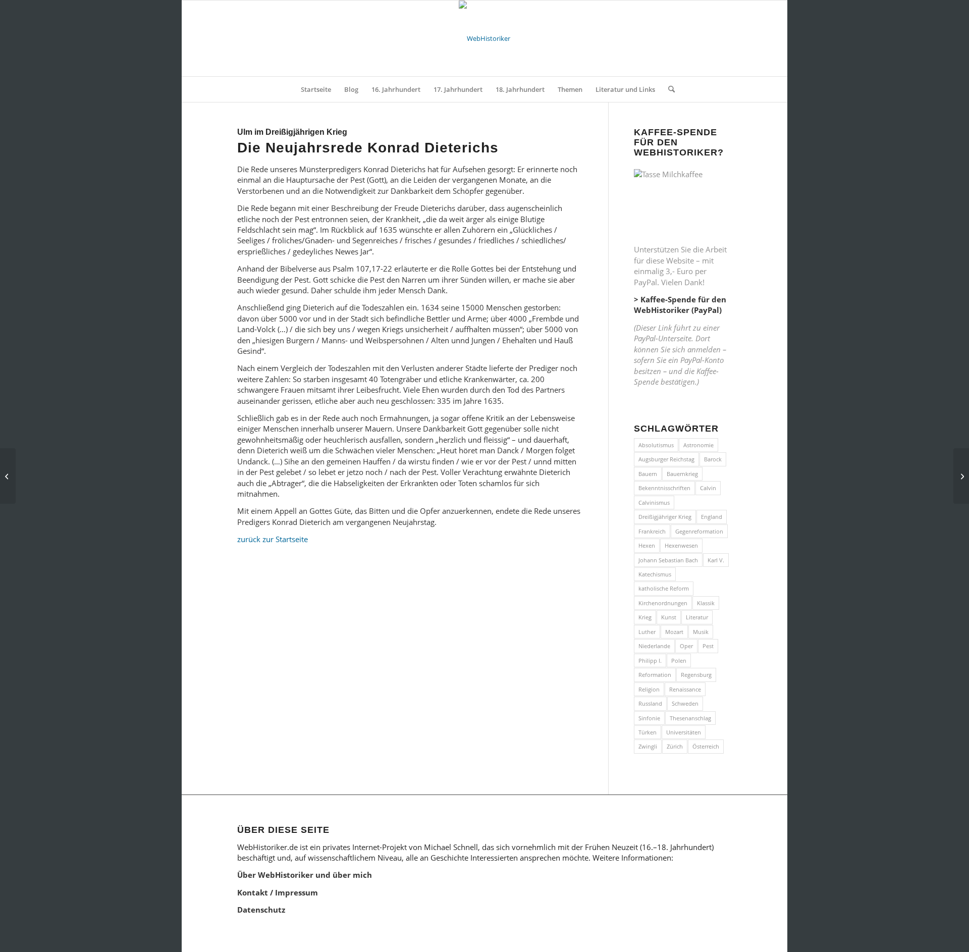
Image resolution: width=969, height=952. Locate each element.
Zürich (675, 746)
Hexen (646, 545)
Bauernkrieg (682, 474)
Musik (701, 632)
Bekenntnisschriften (664, 488)
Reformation (654, 674)
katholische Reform (663, 588)
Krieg (645, 617)
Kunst (668, 617)
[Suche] (668, 89)
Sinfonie (649, 718)
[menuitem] (316, 89)
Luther (647, 632)
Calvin (708, 488)
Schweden (685, 703)
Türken (647, 732)
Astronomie (698, 445)
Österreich (705, 746)
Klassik (706, 603)
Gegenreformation (699, 531)
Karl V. (716, 560)
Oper (686, 646)
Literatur (697, 617)
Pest (708, 646)
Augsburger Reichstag (666, 459)
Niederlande (654, 646)
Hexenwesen (681, 545)
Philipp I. (650, 660)
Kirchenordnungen (662, 603)
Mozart (674, 632)
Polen (678, 660)
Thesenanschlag (690, 718)
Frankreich (652, 531)
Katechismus (654, 574)
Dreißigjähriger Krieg (664, 516)
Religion (649, 689)
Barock (713, 459)
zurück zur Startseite (272, 539)
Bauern (647, 474)
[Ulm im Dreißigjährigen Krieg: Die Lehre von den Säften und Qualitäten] (8, 476)
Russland (650, 703)
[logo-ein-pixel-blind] (484, 38)
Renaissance (685, 689)
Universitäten (683, 732)
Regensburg (696, 674)
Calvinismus (654, 502)
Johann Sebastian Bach (668, 560)
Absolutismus (656, 445)
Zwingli (647, 746)
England (711, 516)
